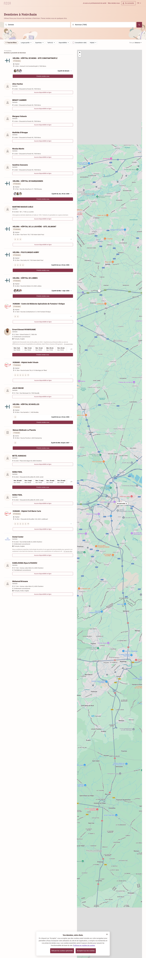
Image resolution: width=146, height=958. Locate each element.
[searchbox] (37, 24)
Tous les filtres (12, 42)
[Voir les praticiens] (43, 239)
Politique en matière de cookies (84, 945)
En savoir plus (68, 344)
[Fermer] (107, 934)
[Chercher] (139, 25)
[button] (122, 503)
